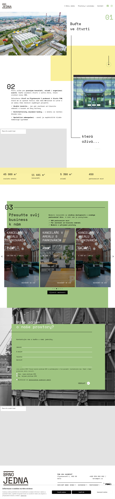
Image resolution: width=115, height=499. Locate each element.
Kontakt (100, 6)
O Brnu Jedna (70, 6)
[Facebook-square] (108, 6)
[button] (2, 256)
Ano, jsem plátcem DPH (27, 374)
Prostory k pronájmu (86, 6)
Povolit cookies (61, 492)
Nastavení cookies (102, 492)
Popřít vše (81, 492)
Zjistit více (23, 495)
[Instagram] (112, 6)
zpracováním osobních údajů (40, 380)
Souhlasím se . (34, 380)
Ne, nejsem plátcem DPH (27, 376)
